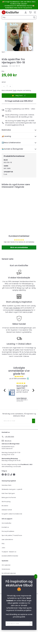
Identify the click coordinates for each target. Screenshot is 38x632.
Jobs (3, 548)
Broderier (5, 506)
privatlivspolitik (19, 617)
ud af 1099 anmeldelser (17, 379)
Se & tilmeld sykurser (9, 573)
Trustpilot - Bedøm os (9, 552)
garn (11, 308)
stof (7, 308)
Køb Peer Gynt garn (8, 493)
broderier (16, 308)
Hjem (3, 52)
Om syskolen (6, 565)
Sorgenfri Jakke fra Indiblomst (12, 514)
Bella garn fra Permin (9, 497)
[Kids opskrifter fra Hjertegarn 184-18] (14, 207)
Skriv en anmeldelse (19, 247)
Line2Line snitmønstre (23, 310)
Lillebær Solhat (7, 510)
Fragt (14, 90)
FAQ (3, 544)
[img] (19, 376)
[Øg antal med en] (10, 86)
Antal (3, 82)
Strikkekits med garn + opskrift (12, 489)
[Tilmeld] (30, 623)
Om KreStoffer (6, 523)
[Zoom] (30, 47)
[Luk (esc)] (35, 576)
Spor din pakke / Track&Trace (12, 535)
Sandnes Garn (6, 485)
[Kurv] (30, 12)
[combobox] (19, 17)
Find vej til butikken (8, 531)
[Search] (34, 17)
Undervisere (6, 569)
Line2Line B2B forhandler (10, 556)
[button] (5, 390)
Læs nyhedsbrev (7, 539)
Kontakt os (5, 527)
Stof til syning (6, 502)
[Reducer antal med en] (4, 86)
